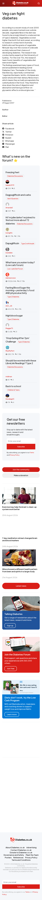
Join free (10, 668)
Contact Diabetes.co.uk (21, 850)
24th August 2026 (10, 546)
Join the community (21, 469)
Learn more (12, 714)
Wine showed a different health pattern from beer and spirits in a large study (19, 570)
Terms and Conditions (21, 860)
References (18, 857)
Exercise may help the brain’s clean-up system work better (19, 508)
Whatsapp (9, 141)
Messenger (10, 144)
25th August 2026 (10, 515)
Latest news (21, 586)
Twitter (8, 132)
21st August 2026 (9, 577)
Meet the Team (32, 855)
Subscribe (21, 447)
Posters (8, 857)
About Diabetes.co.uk (15, 847)
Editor (4, 116)
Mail (7, 147)
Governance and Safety (13, 855)
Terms (32, 452)
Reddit (8, 138)
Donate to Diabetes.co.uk (21, 852)
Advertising (31, 847)
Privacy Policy (14, 455)
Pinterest (9, 135)
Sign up (10, 625)
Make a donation (21, 475)
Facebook (9, 128)
